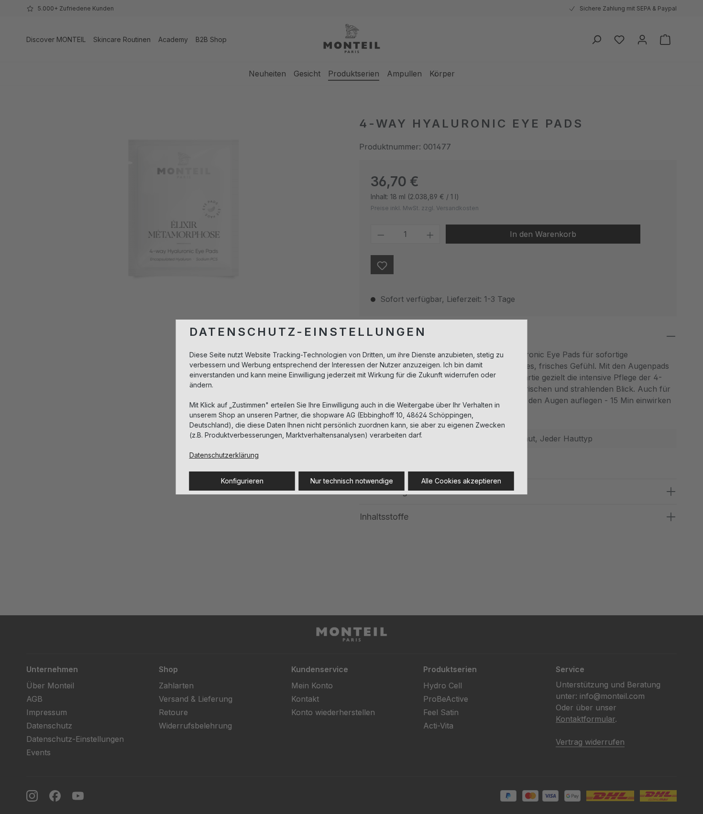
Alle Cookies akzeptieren (461, 481)
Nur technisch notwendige (351, 481)
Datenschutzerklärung (224, 455)
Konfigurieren (242, 481)
